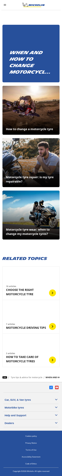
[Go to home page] (33, 4)
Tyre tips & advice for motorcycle (26, 377)
